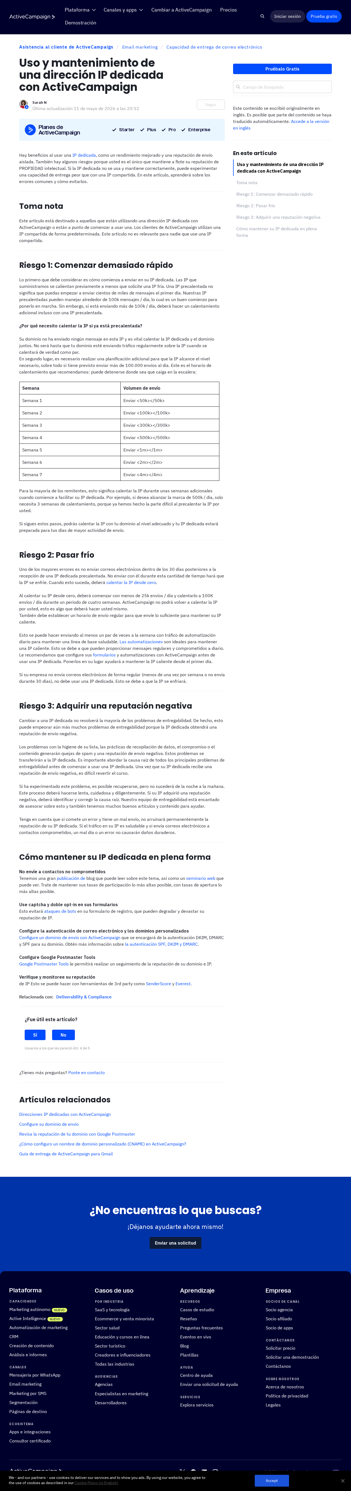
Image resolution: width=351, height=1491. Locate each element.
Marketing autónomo (29, 1309)
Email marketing (140, 47)
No (63, 1035)
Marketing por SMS (27, 1393)
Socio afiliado (279, 1318)
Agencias (104, 1384)
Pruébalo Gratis (282, 69)
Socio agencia (279, 1309)
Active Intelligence (27, 1318)
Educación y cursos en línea (122, 1337)
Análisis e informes (28, 1354)
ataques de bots (60, 911)
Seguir (210, 104)
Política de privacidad (287, 1396)
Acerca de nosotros (285, 1386)
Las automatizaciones (141, 641)
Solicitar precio (280, 1348)
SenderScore (158, 983)
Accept (272, 1480)
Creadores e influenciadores (123, 1355)
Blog (184, 1346)
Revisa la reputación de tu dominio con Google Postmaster (77, 1134)
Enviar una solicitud (175, 1243)
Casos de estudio (197, 1309)
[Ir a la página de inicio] (32, 16)
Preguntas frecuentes (201, 1327)
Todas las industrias (114, 1364)
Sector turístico (110, 1346)
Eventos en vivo (195, 1337)
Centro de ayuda (196, 1375)
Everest (183, 983)
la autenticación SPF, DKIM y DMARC (161, 944)
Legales (273, 1405)
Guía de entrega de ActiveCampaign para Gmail (66, 1153)
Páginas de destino (28, 1411)
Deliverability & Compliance (84, 996)
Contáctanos (278, 1366)
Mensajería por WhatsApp (34, 1375)
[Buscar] (262, 16)
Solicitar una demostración (292, 1357)
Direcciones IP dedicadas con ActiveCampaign (65, 1114)
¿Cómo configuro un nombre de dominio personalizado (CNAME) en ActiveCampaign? (102, 1144)
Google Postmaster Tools (44, 964)
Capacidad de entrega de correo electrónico (214, 47)
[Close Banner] (342, 1480)
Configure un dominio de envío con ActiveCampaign (69, 937)
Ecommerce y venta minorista (124, 1318)
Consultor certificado (30, 1441)
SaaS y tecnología (112, 1309)
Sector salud (107, 1327)
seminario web (200, 878)
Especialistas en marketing (121, 1393)
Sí (35, 1035)
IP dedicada (84, 155)
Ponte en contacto (86, 1072)
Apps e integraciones (30, 1431)
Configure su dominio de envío (49, 1124)
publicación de (71, 878)
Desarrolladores (111, 1402)
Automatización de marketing (38, 1327)
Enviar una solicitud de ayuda (209, 1384)
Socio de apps (279, 1327)
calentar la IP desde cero (131, 582)
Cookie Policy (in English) (96, 1483)
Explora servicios (197, 1405)
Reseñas (188, 1318)
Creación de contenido (31, 1345)
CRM (13, 1336)
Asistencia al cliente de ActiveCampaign (66, 47)
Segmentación (23, 1402)
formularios (104, 655)
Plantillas (189, 1355)
